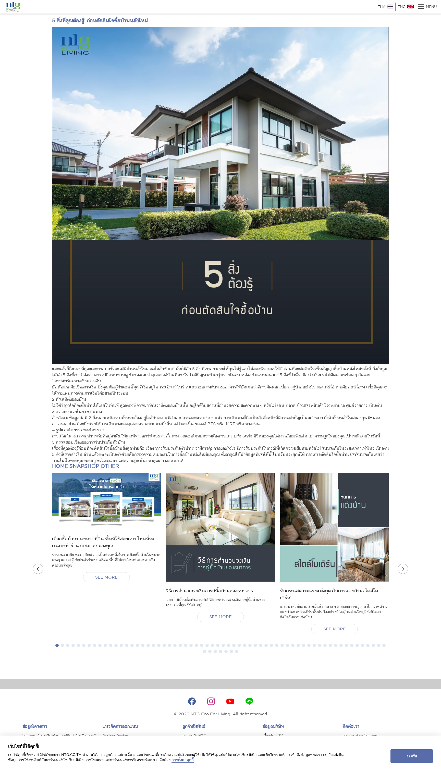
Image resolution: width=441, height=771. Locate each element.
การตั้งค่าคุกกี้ (183, 760)
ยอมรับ (412, 756)
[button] (57, 645)
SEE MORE (106, 577)
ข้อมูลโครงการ (34, 726)
